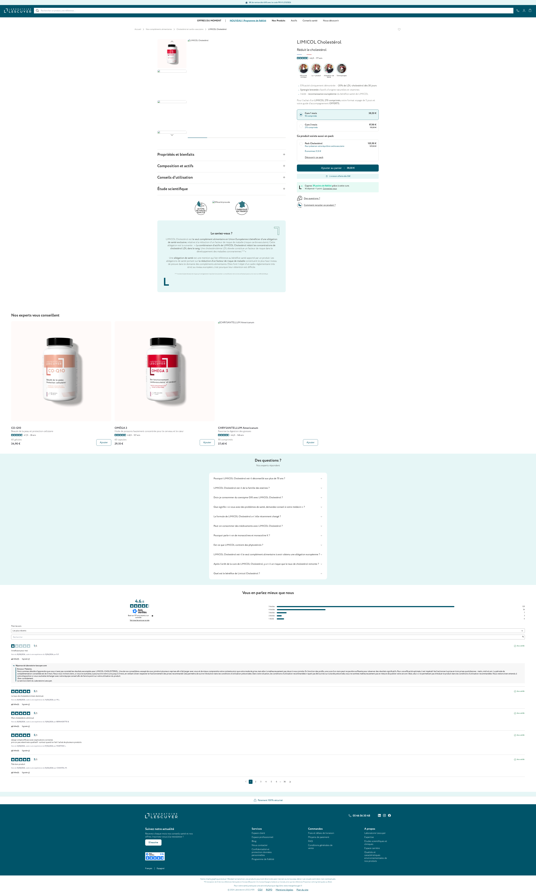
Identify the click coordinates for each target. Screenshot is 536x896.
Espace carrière (372, 848)
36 (285, 781)
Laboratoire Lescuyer (375, 833)
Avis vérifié (520, 646)
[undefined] (152, 616)
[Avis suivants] (290, 782)
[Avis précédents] (246, 781)
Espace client (258, 833)
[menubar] (268, 20)
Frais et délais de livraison (321, 833)
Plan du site (302, 889)
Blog (254, 841)
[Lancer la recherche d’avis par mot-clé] (523, 637)
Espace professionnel (262, 837)
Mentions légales (284, 889)
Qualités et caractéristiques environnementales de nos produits (375, 857)
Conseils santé (310, 20)
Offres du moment (209, 20)
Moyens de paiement (318, 837)
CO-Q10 (16, 428)
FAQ (310, 841)
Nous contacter (260, 845)
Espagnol (160, 868)
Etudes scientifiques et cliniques (375, 843)
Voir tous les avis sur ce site (139, 620)
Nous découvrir (331, 20)
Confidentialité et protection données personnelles (262, 852)
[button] (268, 478)
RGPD (269, 889)
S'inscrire (153, 842)
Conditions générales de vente (320, 847)
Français (148, 868)
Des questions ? (312, 198)
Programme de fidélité (263, 859)
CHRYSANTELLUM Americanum (238, 428)
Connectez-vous (330, 188)
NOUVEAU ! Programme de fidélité (248, 20)
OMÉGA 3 (121, 428)
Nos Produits (278, 20)
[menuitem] (209, 20)
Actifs (294, 20)
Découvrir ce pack (314, 157)
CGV (260, 889)
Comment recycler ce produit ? (320, 205)
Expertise (369, 837)
